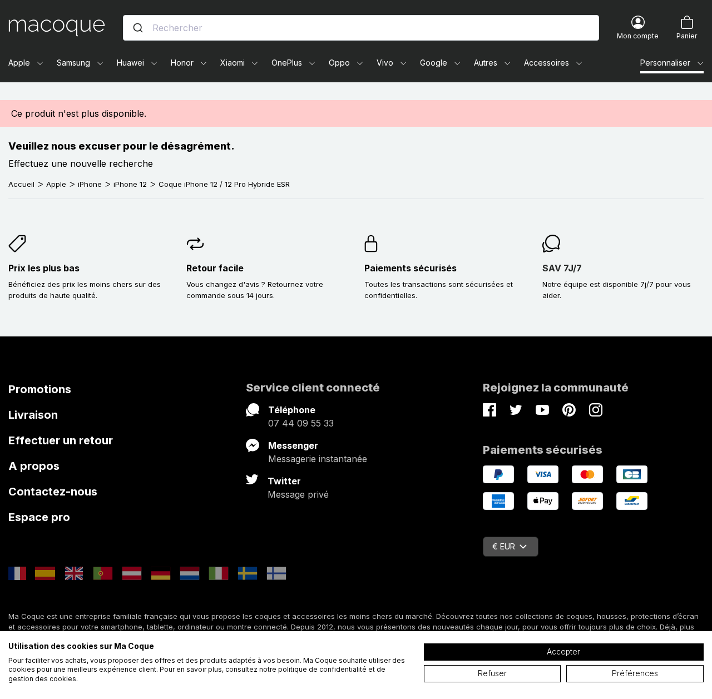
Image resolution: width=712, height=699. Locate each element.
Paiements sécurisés (410, 268)
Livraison (33, 415)
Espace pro (39, 517)
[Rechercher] (137, 28)
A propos (34, 466)
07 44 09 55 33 (301, 423)
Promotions (39, 389)
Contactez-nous (52, 491)
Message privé (298, 494)
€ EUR (503, 546)
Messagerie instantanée (317, 458)
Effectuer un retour (60, 440)
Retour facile (215, 268)
